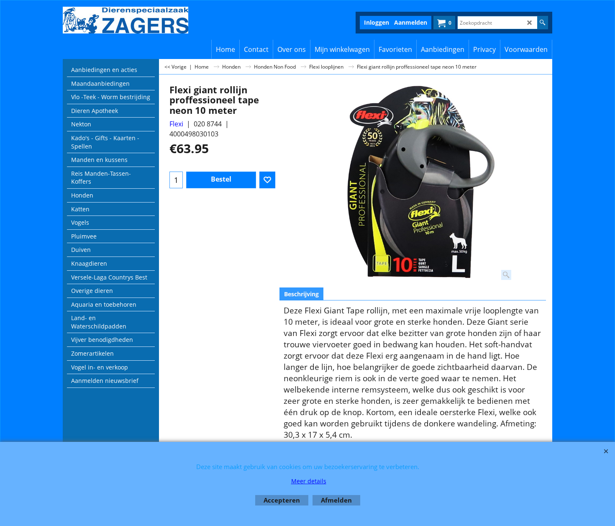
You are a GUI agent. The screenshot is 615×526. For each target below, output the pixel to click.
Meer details (308, 481)
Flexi (176, 123)
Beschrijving (301, 294)
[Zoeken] (542, 22)
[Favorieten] (267, 180)
